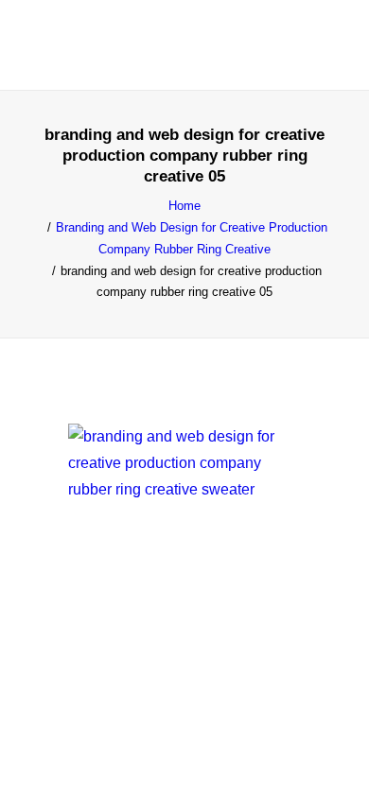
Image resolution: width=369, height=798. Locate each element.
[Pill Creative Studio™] (67, 45)
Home (184, 206)
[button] (325, 45)
